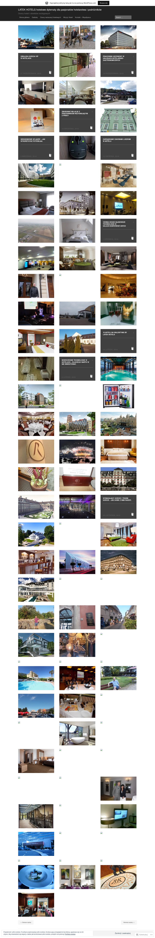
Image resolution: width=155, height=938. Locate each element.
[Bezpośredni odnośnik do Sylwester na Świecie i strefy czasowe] (77, 452)
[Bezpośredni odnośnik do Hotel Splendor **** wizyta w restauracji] (36, 424)
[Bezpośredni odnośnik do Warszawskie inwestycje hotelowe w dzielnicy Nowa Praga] (77, 203)
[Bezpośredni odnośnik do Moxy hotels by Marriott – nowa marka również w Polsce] (77, 507)
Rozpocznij (103, 3)
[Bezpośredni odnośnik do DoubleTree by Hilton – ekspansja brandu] (36, 860)
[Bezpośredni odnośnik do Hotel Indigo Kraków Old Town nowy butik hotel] (77, 65)
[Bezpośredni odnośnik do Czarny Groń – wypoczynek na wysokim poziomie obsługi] (118, 93)
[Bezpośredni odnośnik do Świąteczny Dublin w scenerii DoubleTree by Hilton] (77, 479)
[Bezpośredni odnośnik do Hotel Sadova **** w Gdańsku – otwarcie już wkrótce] (118, 258)
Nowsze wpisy (129, 922)
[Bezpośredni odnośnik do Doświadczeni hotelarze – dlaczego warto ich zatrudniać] (118, 424)
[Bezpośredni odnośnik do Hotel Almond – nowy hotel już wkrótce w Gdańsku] (36, 396)
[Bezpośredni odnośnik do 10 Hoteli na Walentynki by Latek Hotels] (118, 341)
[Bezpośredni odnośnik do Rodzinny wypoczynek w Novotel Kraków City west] (36, 120)
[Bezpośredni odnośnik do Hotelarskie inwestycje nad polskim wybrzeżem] (118, 175)
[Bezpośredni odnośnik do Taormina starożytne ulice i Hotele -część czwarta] (77, 617)
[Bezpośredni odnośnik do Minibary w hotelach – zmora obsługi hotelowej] (118, 396)
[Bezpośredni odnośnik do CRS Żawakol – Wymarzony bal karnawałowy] (36, 369)
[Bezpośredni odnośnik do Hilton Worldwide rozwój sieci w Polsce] (77, 93)
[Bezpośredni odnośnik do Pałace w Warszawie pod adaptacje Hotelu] (36, 507)
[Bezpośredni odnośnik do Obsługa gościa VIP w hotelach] (36, 65)
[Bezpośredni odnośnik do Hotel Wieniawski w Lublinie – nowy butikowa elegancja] (77, 778)
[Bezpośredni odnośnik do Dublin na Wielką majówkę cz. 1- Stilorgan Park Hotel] (77, 833)
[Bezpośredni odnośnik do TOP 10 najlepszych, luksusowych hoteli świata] (118, 750)
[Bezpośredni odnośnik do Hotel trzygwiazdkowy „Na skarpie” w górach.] (77, 661)
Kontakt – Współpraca (83, 17)
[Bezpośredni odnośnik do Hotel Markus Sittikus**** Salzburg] (77, 523)
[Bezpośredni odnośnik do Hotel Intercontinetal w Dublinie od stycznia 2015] (36, 905)
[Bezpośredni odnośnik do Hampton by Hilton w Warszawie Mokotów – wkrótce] (118, 37)
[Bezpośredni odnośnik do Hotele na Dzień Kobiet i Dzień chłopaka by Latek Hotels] (118, 314)
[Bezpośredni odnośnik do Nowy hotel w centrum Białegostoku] (36, 761)
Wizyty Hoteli (68, 17)
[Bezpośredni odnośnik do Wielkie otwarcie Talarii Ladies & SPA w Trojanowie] (118, 789)
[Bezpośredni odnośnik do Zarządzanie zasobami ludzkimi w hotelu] (118, 148)
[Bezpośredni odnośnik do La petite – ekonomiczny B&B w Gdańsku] (36, 231)
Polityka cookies (70, 934)
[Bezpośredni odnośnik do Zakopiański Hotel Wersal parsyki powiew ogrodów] (36, 37)
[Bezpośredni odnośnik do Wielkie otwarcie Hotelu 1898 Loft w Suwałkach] (36, 816)
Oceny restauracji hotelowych (50, 17)
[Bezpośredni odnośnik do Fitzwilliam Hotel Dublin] (77, 877)
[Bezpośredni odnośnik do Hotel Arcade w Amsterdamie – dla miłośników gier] (77, 385)
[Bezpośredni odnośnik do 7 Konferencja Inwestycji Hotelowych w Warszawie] (36, 258)
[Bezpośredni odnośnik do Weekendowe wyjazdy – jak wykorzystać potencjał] (36, 148)
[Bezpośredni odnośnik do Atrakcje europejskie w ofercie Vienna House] (77, 164)
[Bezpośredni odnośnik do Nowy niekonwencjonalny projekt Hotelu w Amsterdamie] (118, 833)
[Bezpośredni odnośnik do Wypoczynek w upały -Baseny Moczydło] (118, 661)
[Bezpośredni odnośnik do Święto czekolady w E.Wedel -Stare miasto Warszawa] (118, 579)
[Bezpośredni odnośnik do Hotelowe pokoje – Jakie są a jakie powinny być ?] (118, 286)
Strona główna (24, 17)
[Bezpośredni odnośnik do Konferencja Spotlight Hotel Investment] (77, 678)
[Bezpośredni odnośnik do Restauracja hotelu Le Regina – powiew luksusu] (36, 452)
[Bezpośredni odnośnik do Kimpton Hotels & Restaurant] (36, 341)
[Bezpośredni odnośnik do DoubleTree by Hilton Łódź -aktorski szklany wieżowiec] (36, 203)
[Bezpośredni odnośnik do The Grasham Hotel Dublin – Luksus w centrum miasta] (77, 860)
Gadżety (35, 17)
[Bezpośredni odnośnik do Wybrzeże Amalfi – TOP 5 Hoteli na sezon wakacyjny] (36, 678)
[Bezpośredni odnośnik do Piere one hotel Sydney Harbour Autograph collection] (77, 733)
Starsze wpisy (26, 922)
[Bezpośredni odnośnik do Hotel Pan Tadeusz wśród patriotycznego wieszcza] (36, 722)
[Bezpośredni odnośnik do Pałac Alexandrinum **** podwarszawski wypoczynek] (77, 231)
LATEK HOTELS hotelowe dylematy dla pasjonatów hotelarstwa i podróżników (59, 9)
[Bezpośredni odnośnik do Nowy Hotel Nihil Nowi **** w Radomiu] (118, 452)
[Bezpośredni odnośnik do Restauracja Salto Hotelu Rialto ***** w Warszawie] (77, 275)
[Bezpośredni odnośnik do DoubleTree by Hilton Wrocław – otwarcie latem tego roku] (77, 258)
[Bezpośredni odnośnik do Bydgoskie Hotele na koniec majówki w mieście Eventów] (118, 816)
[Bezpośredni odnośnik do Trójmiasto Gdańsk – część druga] (36, 706)
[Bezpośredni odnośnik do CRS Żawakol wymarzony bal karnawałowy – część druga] (77, 341)
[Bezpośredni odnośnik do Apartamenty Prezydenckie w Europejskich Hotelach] (77, 805)
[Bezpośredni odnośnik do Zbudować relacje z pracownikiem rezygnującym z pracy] (77, 120)
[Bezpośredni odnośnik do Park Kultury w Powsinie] (118, 678)
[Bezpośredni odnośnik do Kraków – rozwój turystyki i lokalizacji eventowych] (36, 286)
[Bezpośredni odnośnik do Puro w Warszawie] (36, 778)
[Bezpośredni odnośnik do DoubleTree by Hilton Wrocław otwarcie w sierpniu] (36, 175)
